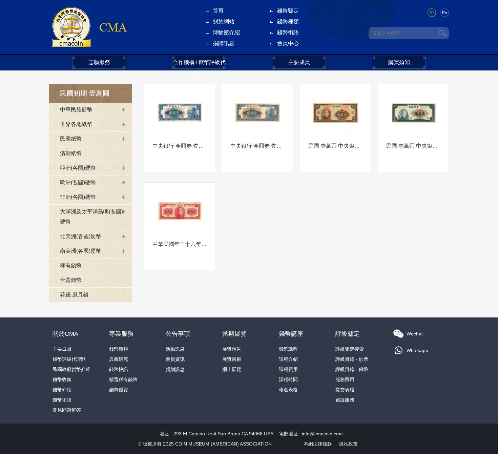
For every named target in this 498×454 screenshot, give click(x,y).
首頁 (218, 11)
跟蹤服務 (344, 400)
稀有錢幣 (71, 265)
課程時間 (288, 379)
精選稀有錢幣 (123, 379)
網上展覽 (231, 369)
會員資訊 (175, 359)
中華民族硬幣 (76, 109)
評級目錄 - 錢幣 (351, 369)
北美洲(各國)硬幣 (80, 236)
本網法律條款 (318, 444)
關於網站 (223, 21)
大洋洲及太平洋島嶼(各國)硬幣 (91, 217)
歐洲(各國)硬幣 (78, 182)
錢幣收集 (62, 379)
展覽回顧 (231, 359)
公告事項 (178, 333)
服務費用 (344, 379)
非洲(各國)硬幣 (78, 197)
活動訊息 (175, 349)
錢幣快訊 (118, 369)
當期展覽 (234, 333)
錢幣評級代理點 (69, 359)
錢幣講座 (291, 333)
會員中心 (288, 43)
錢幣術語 (288, 32)
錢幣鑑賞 (118, 389)
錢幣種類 (288, 21)
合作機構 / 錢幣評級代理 (199, 64)
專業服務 (121, 333)
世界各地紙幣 (76, 124)
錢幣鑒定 (288, 11)
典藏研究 (118, 359)
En (444, 13)
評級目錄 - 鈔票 (351, 359)
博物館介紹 (226, 32)
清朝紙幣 (71, 153)
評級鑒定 (347, 333)
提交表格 (344, 389)
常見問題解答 (67, 410)
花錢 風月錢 (74, 294)
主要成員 (299, 62)
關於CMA (65, 333)
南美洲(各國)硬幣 (80, 251)
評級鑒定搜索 (349, 349)
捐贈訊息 (223, 43)
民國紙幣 (71, 139)
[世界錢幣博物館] (89, 26)
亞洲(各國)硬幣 (78, 168)
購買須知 (399, 62)
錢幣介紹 (62, 389)
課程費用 (288, 369)
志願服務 (99, 62)
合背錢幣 (71, 280)
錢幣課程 (288, 349)
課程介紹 (288, 359)
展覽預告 (231, 349)
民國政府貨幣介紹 (71, 369)
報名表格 (288, 389)
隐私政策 (348, 444)
